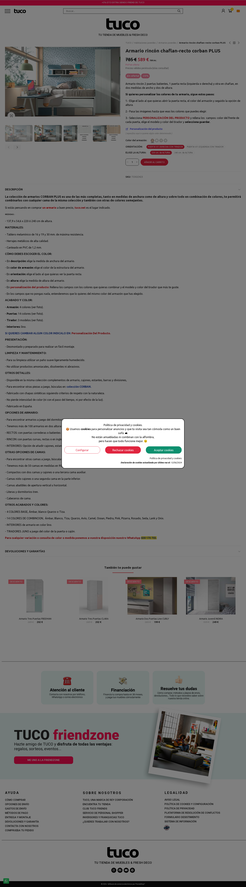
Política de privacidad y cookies (166, 458)
